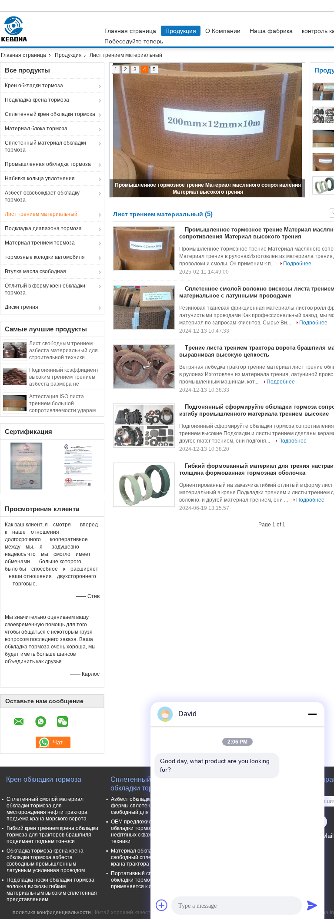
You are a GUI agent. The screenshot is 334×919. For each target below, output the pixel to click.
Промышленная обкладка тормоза (48, 164)
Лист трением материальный (41, 214)
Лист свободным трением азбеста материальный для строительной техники (63, 350)
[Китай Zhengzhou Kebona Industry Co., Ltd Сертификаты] (26, 466)
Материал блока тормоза (36, 129)
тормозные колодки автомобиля (45, 257)
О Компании (222, 30)
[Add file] (162, 905)
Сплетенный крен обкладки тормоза (50, 114)
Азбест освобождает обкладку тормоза (42, 196)
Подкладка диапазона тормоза (43, 228)
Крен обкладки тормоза (34, 86)
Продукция (180, 30)
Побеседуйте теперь (133, 41)
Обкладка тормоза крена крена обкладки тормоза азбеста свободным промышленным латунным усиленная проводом (46, 860)
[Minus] (312, 714)
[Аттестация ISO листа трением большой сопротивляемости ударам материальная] (15, 403)
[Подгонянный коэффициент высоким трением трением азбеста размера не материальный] (15, 376)
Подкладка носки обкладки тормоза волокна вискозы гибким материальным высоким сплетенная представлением (52, 889)
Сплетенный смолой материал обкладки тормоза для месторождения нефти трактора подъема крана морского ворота (47, 809)
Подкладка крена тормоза (37, 100)
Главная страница (130, 30)
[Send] (312, 905)
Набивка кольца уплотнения (40, 178)
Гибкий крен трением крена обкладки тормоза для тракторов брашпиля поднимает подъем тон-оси (52, 834)
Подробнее (297, 264)
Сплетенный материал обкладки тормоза (45, 146)
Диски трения (21, 307)
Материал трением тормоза (40, 243)
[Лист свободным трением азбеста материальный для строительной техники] (15, 350)
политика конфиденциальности (52, 912)
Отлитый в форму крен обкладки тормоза (45, 289)
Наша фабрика (271, 30)
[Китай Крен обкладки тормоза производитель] (16, 29)
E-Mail (325, 835)
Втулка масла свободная (35, 271)
